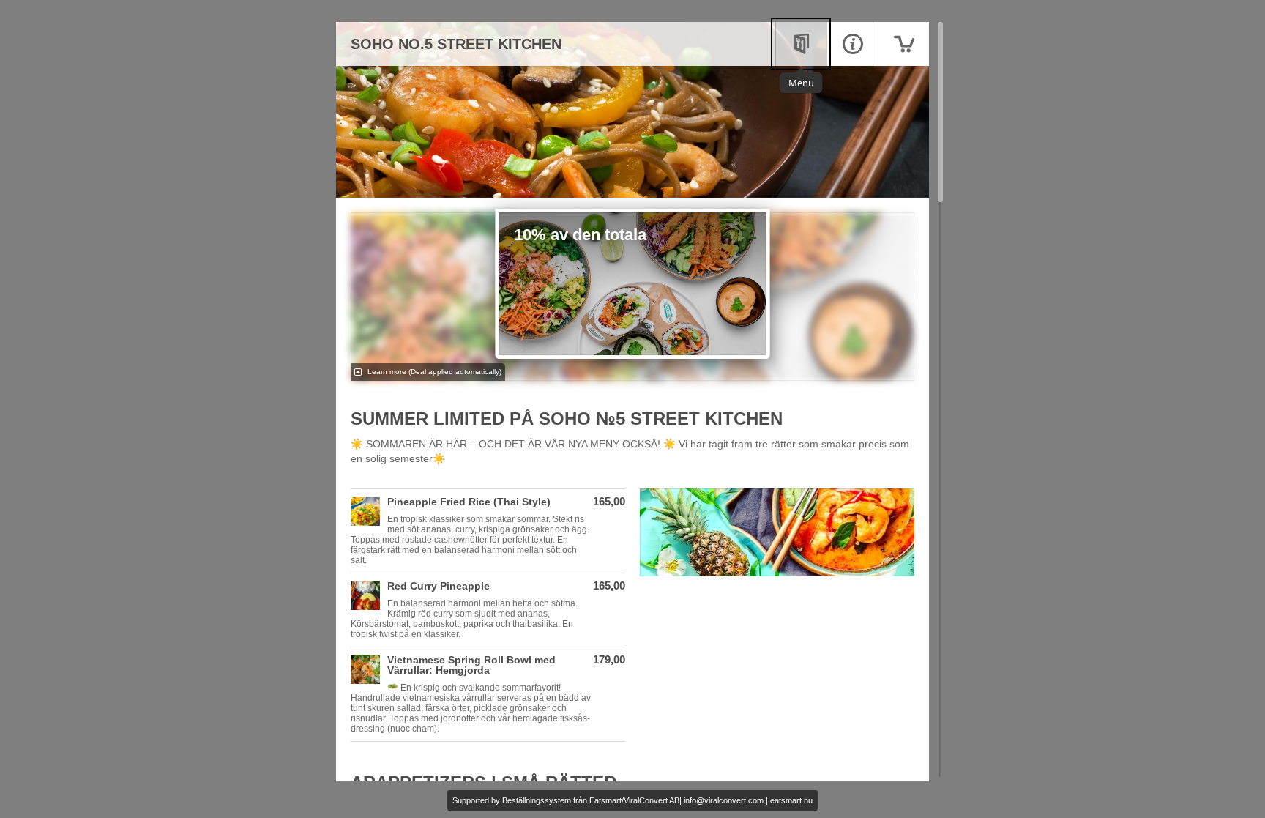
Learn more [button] (433, 372)
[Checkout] (903, 44)
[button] (488, 530)
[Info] (852, 44)
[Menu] (800, 44)
